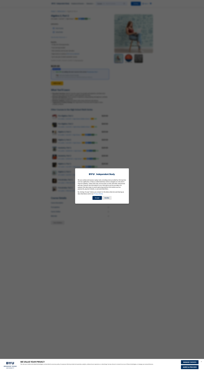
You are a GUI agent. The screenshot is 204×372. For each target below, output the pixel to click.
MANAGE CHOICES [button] (189, 362)
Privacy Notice (98, 194)
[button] (201, 361)
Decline (107, 198)
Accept (97, 198)
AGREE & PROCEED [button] (190, 367)
